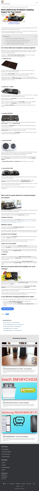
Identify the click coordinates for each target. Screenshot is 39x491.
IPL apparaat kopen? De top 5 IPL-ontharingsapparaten (12, 326)
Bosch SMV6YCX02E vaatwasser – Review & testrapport (12, 330)
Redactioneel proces (6, 467)
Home (2, 7)
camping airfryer (19, 222)
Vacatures (4, 465)
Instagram (5, 484)
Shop (22, 486)
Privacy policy (28, 483)
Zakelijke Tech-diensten (6, 451)
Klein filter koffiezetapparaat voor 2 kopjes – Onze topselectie (13, 324)
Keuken (7, 7)
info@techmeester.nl (4, 476)
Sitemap (34, 483)
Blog (4, 7)
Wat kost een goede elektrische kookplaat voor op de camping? (17, 41)
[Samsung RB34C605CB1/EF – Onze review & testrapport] (19, 421)
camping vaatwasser (29, 220)
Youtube (4, 484)
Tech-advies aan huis (6, 456)
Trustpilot (18, 486)
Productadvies (11, 483)
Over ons (3, 462)
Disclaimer (23, 483)
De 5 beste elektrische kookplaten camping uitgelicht (15, 38)
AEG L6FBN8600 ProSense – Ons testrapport (10, 328)
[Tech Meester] (6, 3)
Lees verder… (5, 372)
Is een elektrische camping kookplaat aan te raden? (15, 43)
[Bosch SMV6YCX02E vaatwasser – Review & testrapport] (19, 387)
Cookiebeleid (18, 483)
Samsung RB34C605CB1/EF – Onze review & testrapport (15, 436)
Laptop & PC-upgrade (6, 454)
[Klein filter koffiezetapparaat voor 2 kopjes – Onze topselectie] (19, 353)
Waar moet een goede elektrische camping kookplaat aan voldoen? (18, 40)
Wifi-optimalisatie (5, 449)
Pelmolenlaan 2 (3, 474)
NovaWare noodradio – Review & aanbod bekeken (11, 322)
